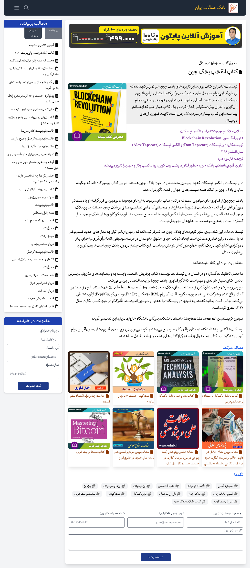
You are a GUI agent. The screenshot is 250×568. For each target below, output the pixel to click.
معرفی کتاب (47, 228)
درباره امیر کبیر (46, 291)
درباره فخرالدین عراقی (42, 283)
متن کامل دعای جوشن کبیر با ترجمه (32, 109)
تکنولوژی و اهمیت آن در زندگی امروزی (33, 259)
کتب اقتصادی (166, 486)
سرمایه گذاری (225, 486)
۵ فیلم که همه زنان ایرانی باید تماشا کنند (31, 61)
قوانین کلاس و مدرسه (41, 45)
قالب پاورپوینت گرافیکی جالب (36, 189)
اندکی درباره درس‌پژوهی (41, 197)
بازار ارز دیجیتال (167, 494)
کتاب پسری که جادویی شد (39, 220)
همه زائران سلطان (43, 213)
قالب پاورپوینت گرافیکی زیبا (38, 146)
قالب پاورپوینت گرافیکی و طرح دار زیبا (32, 139)
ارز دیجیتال (139, 486)
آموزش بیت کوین (223, 501)
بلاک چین (194, 494)
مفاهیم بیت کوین (84, 494)
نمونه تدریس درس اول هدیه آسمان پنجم (30, 154)
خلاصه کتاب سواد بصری (39, 275)
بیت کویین (114, 494)
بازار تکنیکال (140, 494)
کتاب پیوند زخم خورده (41, 298)
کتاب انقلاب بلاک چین (187, 501)
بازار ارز (87, 486)
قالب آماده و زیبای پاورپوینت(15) (34, 53)
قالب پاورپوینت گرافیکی (40, 252)
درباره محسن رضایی (42, 244)
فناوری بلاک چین (223, 494)
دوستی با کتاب (46, 236)
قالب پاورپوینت (44, 205)
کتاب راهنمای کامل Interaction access (32, 306)
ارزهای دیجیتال (112, 486)
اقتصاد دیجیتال (196, 486)
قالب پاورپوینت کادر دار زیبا (37, 131)
